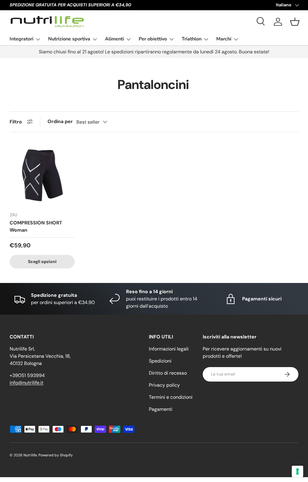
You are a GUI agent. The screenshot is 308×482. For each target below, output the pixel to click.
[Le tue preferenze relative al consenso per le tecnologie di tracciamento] (297, 471)
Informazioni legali (169, 349)
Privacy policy (164, 385)
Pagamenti (160, 409)
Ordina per (60, 121)
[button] (294, 21)
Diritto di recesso (168, 373)
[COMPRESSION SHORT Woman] (42, 174)
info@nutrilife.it (26, 382)
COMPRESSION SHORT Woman (36, 226)
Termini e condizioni (170, 397)
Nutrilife (30, 455)
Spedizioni (160, 361)
